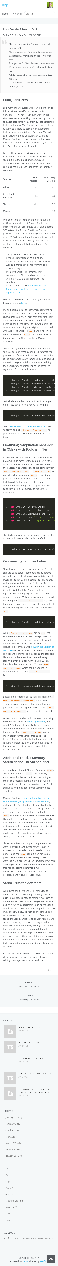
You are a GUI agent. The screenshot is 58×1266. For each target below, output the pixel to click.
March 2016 (11, 1143)
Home (5, 13)
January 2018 (12, 1117)
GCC (7, 1194)
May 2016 (10, 1136)
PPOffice (44, 1261)
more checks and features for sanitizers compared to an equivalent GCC (26, 289)
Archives (17, 13)
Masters (9, 1207)
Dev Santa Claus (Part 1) (30, 1042)
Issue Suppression (35, 721)
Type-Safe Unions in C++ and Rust (35, 1073)
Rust (7, 1213)
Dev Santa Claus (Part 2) (30, 1027)
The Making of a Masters (31, 1058)
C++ (25, 35)
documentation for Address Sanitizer (27, 426)
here (23, 302)
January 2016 (12, 1155)
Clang (37, 35)
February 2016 (12, 1149)
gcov (7, 1219)
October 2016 (12, 1130)
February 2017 (12, 1123)
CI (31, 35)
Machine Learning (14, 1200)
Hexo (25, 1261)
